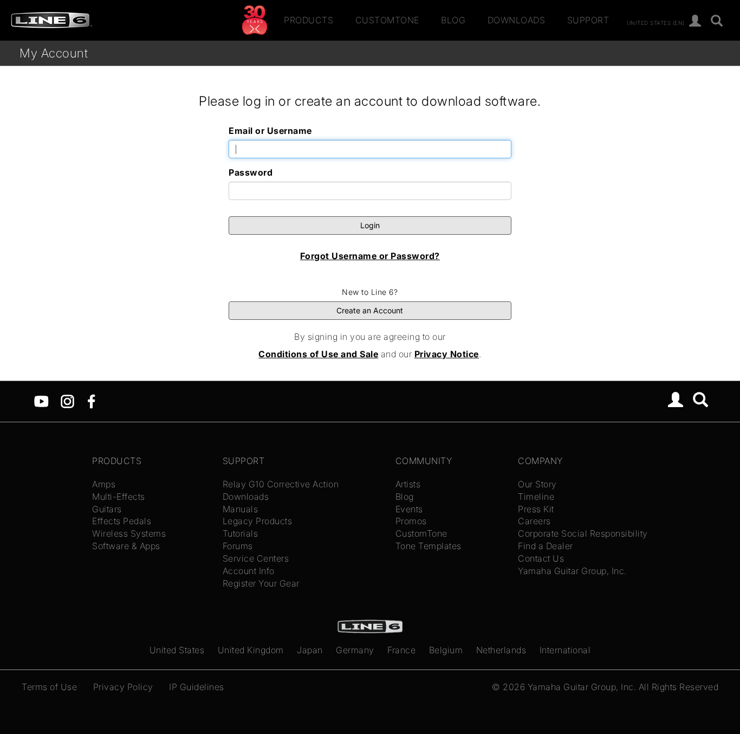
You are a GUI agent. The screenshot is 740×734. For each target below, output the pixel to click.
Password (250, 172)
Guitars (107, 509)
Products (308, 20)
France (401, 650)
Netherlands (501, 650)
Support (588, 20)
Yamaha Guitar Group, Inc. (572, 570)
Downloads (517, 20)
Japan (310, 650)
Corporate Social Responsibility (583, 533)
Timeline (536, 496)
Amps (103, 484)
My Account (54, 53)
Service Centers (256, 558)
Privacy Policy (123, 686)
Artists (408, 484)
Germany (355, 650)
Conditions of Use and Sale (318, 354)
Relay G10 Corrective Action (281, 484)
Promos (411, 521)
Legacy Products (258, 521)
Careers (534, 521)
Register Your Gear (261, 583)
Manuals (240, 509)
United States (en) (656, 22)
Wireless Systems (129, 533)
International (565, 650)
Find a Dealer (545, 545)
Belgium (446, 650)
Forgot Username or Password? (370, 255)
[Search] (717, 21)
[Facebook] (91, 400)
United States (177, 650)
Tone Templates (428, 545)
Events (409, 509)
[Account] (695, 21)
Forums (238, 545)
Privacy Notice (446, 354)
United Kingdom (251, 650)
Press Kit (536, 509)
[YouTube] (41, 400)
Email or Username (270, 130)
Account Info (249, 570)
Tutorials (240, 533)
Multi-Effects (118, 496)
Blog (453, 20)
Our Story (537, 484)
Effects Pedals (121, 521)
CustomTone (387, 20)
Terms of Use (49, 686)
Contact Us (541, 558)
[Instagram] (67, 400)
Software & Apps (126, 545)
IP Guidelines (196, 686)
